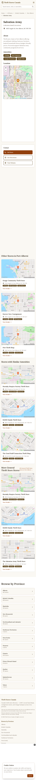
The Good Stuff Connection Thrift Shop (17, 453)
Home (3, 13)
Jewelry (11, 319)
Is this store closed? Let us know (12, 25)
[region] (18, 82)
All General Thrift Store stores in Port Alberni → (26, 469)
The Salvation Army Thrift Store (14, 561)
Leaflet (15, 98)
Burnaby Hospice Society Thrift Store (16, 386)
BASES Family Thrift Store (12, 420)
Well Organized (16, 55)
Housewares (21, 391)
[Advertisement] (18, 120)
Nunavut (3, 743)
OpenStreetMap (22, 98)
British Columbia (19, 13)
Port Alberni (30, 13)
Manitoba (3, 730)
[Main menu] (34, 3)
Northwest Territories (7, 738)
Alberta (3, 724)
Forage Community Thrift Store (14, 281)
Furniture (11, 352)
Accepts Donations (9, 59)
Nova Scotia (4, 740)
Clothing (6, 55)
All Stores (10, 13)
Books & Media (18, 352)
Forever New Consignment (12, 314)
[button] (18, 80)
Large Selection (21, 285)
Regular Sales (21, 59)
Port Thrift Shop (8, 348)
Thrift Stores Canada (12, 2)
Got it (30, 775)
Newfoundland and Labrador (9, 735)
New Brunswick (5, 732)
